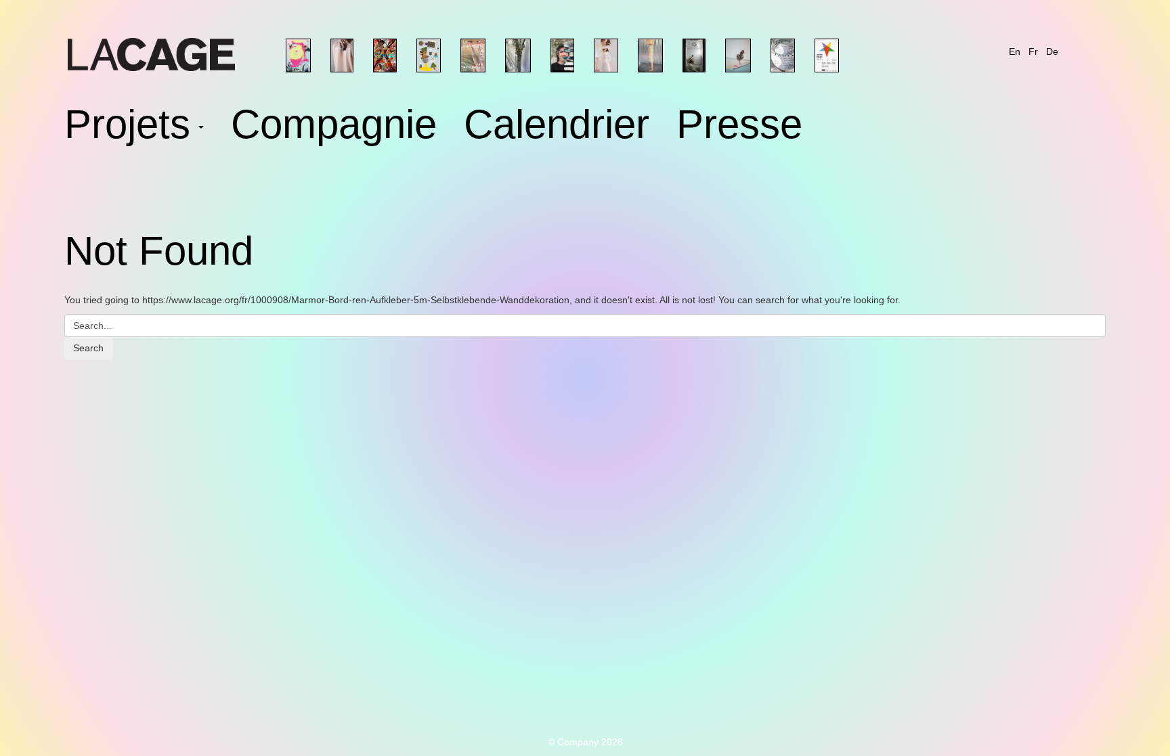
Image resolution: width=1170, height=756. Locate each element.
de (1052, 51)
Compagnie (334, 127)
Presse (739, 127)
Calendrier (556, 127)
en (1014, 51)
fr (1033, 51)
